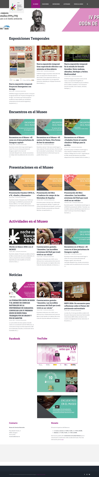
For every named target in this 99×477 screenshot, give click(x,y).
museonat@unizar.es (14, 436)
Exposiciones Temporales (29, 38)
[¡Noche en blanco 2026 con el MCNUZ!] (22, 236)
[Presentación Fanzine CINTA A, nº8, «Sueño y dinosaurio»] (22, 182)
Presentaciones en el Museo (31, 167)
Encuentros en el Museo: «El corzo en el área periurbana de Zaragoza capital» (21, 140)
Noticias (15, 274)
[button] (87, 4)
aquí (62, 439)
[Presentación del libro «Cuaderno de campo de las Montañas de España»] (49, 182)
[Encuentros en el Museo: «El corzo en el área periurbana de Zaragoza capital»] (22, 127)
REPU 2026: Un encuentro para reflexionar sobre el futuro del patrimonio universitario (77, 306)
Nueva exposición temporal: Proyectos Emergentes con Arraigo (20, 86)
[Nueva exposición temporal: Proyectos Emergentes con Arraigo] (22, 64)
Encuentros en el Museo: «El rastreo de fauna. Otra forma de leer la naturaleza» (48, 140)
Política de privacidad (41, 474)
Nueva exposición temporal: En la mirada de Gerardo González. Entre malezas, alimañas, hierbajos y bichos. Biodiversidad (76, 69)
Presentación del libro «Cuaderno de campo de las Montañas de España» (48, 195)
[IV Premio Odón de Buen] (49, 20)
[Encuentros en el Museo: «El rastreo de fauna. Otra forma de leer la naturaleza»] (49, 127)
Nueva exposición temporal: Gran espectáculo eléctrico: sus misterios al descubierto (49, 66)
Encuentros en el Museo (28, 112)
